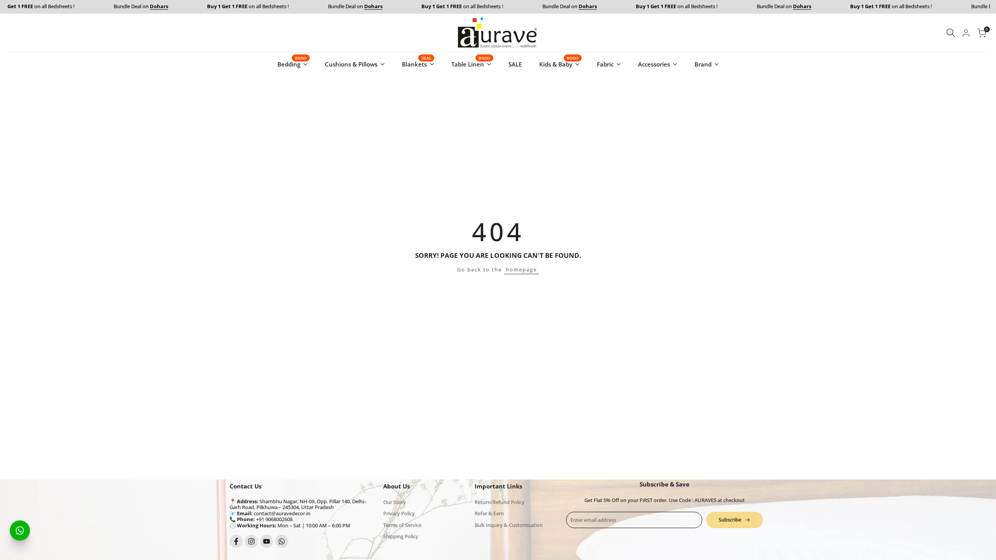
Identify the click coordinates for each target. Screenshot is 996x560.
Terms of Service (402, 525)
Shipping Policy (400, 536)
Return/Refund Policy (499, 502)
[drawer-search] (951, 32)
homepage (521, 269)
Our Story (394, 502)
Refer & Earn (489, 513)
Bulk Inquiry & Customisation (509, 525)
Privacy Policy (399, 513)
